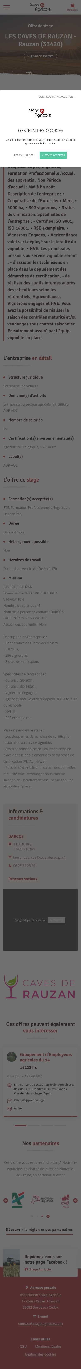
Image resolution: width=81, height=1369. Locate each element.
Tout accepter (55, 155)
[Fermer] (40, 684)
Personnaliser (23, 155)
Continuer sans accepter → (57, 96)
